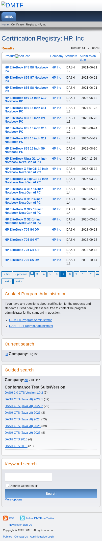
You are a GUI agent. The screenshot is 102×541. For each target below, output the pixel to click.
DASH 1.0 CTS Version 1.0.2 (24, 392)
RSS (11, 518)
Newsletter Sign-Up (20, 524)
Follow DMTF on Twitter (40, 518)
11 (91, 274)
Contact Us (21, 536)
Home (5, 24)
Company (56, 56)
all (26, 380)
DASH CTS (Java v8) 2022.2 (24, 406)
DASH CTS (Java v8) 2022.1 (24, 399)
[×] (6, 354)
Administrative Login (42, 536)
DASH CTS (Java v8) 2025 (23, 426)
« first (7, 274)
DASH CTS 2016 (16, 439)
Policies (7, 536)
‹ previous (21, 274)
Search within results (24, 486)
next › (7, 281)
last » (19, 281)
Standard (71, 56)
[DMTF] (12, 5)
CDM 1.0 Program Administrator (30, 320)
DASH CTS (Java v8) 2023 (23, 412)
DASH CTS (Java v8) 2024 (23, 419)
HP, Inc (56, 67)
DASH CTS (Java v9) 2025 (23, 432)
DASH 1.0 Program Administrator (31, 326)
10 (83, 274)
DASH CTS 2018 (16, 446)
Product (10, 56)
